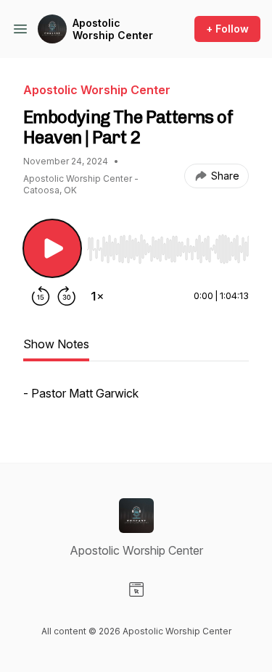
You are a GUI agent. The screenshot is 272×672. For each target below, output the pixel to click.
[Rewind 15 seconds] (40, 296)
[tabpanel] (136, 400)
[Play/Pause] (52, 248)
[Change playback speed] (97, 296)
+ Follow (227, 28)
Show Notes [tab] (56, 344)
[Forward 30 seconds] (67, 296)
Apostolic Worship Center (113, 29)
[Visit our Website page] (136, 589)
